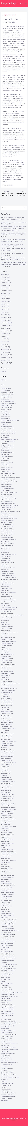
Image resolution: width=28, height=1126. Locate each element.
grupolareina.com (5, 490)
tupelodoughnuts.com (7, 571)
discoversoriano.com (6, 670)
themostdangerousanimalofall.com (10, 683)
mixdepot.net (4, 985)
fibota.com (4, 1017)
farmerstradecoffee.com (7, 894)
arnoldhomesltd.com (6, 528)
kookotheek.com (5, 469)
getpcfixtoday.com (6, 449)
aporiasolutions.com (6, 879)
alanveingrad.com (5, 789)
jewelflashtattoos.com (7, 447)
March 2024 (4, 314)
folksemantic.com (6, 549)
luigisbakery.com (5, 975)
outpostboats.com (6, 653)
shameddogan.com (6, 889)
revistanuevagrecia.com (7, 734)
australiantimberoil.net (7, 501)
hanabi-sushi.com (5, 977)
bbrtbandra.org (5, 450)
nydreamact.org (5, 443)
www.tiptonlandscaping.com (8, 968)
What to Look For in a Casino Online (8, 193)
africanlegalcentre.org (7, 722)
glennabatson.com (6, 696)
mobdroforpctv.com (6, 660)
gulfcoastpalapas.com (7, 883)
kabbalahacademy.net (6, 585)
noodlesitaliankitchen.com (8, 441)
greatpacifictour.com (6, 830)
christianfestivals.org (6, 783)
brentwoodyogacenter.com (8, 966)
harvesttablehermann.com (8, 507)
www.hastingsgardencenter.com (9, 996)
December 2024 (5, 301)
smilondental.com (6, 586)
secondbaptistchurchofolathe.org (10, 1077)
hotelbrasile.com (5, 483)
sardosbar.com (5, 551)
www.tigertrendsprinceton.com (9, 919)
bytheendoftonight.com (7, 654)
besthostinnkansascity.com (8, 1093)
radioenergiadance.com (7, 467)
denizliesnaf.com (5, 858)
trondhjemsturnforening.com (8, 1025)
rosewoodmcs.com (6, 987)
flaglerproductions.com (7, 700)
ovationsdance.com (6, 619)
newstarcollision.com (6, 588)
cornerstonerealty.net (7, 991)
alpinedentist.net (5, 466)
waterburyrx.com (5, 845)
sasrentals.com (5, 590)
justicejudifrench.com (6, 753)
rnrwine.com (4, 1070)
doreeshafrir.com (5, 739)
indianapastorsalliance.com (8, 851)
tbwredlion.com (5, 1028)
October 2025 (5, 288)
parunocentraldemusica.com (8, 1021)
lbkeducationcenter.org (7, 626)
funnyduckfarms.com (6, 1059)
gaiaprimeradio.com (6, 772)
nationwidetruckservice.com (8, 826)
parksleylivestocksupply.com (8, 641)
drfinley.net (4, 1066)
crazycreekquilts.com (6, 705)
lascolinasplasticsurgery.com (8, 958)
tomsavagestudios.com (7, 613)
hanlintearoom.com (6, 1057)
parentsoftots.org (6, 890)
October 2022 (5, 360)
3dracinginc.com (5, 679)
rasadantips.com (5, 413)
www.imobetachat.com (7, 900)
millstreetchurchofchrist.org (8, 1047)
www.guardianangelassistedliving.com (11, 1023)
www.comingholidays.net (7, 673)
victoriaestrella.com (6, 832)
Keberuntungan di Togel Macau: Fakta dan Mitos (13, 222)
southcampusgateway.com (8, 473)
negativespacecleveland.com (8, 804)
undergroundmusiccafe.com (8, 1096)
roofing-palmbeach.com (7, 524)
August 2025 (4, 293)
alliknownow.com (5, 687)
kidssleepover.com (6, 422)
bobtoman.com (5, 460)
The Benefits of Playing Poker (21, 193)
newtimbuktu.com (6, 415)
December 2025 (5, 282)
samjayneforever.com (6, 1038)
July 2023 (3, 336)
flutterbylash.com (5, 1055)
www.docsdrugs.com (6, 949)
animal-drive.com (5, 872)
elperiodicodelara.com (7, 392)
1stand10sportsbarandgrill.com (9, 579)
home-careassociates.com (8, 637)
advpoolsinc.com (5, 847)
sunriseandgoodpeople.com (8, 807)
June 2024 (4, 306)
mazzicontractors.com (7, 1004)
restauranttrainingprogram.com (9, 607)
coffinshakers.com (6, 749)
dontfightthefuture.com (7, 526)
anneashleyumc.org (6, 940)
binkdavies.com (5, 707)
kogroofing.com (5, 464)
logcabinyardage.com (6, 896)
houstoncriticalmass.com (7, 681)
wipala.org (4, 647)
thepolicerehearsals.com (7, 685)
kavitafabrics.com (5, 821)
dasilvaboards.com (6, 694)
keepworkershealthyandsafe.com (9, 439)
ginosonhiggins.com (6, 790)
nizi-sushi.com (4, 768)
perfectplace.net (5, 630)
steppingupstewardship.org (8, 970)
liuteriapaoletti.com (6, 806)
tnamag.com (4, 874)
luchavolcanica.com (6, 823)
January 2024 (4, 320)
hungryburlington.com (12, 3)
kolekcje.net (4, 622)
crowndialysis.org (5, 605)
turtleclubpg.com (5, 828)
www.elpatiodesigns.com (7, 1013)
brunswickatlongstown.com (8, 762)
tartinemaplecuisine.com (7, 764)
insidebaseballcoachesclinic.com (9, 1043)
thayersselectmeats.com (7, 877)
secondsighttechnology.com (8, 592)
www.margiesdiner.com (7, 951)
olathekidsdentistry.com (7, 573)
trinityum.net (4, 1002)
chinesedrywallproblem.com (8, 809)
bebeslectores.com (6, 500)
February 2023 (5, 349)
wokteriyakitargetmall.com (8, 600)
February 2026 (5, 277)
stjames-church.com (6, 736)
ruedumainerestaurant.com (8, 728)
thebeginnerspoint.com (7, 671)
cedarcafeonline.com (6, 405)
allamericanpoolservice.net (8, 609)
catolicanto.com (5, 624)
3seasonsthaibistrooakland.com (9, 632)
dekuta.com (4, 981)
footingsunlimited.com (7, 945)
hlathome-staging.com (7, 598)
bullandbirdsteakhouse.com (8, 957)
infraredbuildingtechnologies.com (9, 505)
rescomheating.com (6, 1089)
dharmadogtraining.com (7, 1083)
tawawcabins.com (5, 547)
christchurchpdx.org (6, 709)
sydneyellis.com (5, 603)
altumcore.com (5, 870)
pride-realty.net (5, 1051)
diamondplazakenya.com (7, 1026)
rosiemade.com (5, 569)
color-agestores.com (6, 645)
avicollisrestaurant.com (7, 840)
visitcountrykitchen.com (7, 785)
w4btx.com (4, 581)
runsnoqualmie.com (6, 947)
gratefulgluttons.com (7, 658)
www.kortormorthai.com (7, 936)
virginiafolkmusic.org (6, 617)
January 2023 (4, 352)
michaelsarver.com (6, 594)
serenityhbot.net (5, 911)
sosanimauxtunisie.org (7, 462)
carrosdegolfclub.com (7, 509)
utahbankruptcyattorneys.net (8, 539)
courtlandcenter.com (6, 836)
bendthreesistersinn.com (7, 811)
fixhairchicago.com (6, 857)
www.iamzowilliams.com (7, 994)
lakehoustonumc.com (6, 906)
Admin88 (14, 15)
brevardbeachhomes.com (7, 517)
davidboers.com (5, 898)
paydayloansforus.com (7, 426)
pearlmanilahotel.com (7, 456)
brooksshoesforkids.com (7, 875)
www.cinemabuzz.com (7, 983)
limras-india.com (5, 390)
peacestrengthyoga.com (7, 928)
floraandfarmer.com (6, 513)
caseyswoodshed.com (6, 855)
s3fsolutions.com (5, 515)
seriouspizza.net (5, 866)
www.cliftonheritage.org (7, 960)
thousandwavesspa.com (7, 834)
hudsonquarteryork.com (7, 1015)
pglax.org (3, 802)
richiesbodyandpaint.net (7, 394)
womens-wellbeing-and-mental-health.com (12, 615)
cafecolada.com (5, 668)
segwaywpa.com (5, 881)
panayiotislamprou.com (7, 471)
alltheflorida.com (5, 1042)
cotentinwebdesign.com (7, 494)
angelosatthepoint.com (7, 849)
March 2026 (4, 274)
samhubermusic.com (6, 1098)
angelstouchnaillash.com (7, 583)
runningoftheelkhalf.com (7, 924)
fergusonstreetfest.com (7, 1036)
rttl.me (3, 1087)
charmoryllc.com (5, 677)
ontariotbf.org (5, 435)
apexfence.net (5, 1100)
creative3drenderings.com (7, 892)
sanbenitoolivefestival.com (8, 664)
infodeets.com (5, 399)
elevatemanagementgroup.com (9, 1062)
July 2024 (3, 304)
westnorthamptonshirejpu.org (9, 481)
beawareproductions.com (7, 743)
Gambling (10, 185)
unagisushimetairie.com (7, 445)
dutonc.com (4, 775)
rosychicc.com (4, 651)
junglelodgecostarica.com (8, 781)
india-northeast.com (6, 522)
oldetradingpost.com (6, 496)
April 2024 (4, 312)
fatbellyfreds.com (6, 1011)
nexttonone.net (5, 909)
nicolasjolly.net (5, 719)
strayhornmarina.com (6, 698)
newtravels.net (5, 424)
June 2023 (4, 339)
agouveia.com (4, 1076)
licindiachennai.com (6, 396)
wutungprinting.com (6, 792)
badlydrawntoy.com (6, 904)
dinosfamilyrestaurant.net (8, 503)
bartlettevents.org (6, 486)
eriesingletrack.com (6, 566)
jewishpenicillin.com (6, 611)
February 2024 (5, 317)
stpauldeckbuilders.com (7, 943)
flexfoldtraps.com (6, 932)
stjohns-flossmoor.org (7, 813)
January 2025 (4, 298)
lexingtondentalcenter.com (8, 602)
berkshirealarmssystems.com (8, 554)
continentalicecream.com (7, 704)
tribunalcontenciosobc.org (8, 690)
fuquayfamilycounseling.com (8, 1074)
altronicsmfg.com (5, 416)
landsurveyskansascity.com (8, 941)
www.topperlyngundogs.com (8, 923)
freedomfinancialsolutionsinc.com (10, 930)
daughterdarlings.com (6, 398)
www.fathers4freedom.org (8, 921)
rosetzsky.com (5, 730)
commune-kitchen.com (7, 713)
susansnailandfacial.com (7, 915)
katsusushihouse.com (6, 724)
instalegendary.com (6, 437)
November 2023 (5, 325)
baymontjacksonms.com (7, 798)
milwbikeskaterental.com (7, 796)
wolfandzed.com (5, 979)
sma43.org (4, 962)
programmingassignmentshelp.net (10, 420)
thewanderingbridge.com (7, 755)
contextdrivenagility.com (7, 745)
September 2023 (5, 331)
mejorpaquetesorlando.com (8, 577)
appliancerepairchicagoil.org (8, 433)
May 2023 (3, 341)
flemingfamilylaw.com (7, 1068)
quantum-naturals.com (7, 1032)
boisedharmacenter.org (7, 643)
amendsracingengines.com (8, 934)
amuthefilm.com (5, 715)
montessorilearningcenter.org (8, 1034)
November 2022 (5, 357)
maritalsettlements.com (7, 794)
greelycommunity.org (6, 726)
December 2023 (5, 323)
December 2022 (5, 355)
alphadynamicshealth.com (8, 1053)
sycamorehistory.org (6, 989)
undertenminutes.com (7, 409)
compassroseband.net (7, 868)
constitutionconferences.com (8, 860)
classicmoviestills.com (7, 666)
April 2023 (4, 344)
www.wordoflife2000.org (7, 543)
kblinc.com (4, 564)
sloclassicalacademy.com (7, 692)
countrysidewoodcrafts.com (8, 432)
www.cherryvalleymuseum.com (9, 492)
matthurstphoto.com (6, 1040)
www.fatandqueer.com (7, 938)
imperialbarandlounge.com (8, 534)
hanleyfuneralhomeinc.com (8, 575)
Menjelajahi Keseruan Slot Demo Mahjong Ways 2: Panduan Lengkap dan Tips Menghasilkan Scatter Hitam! (13, 228)
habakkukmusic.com (6, 907)
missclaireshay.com (6, 388)
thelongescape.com (6, 777)
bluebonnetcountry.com (7, 452)
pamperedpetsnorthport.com (8, 568)
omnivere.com (4, 411)
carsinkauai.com (5, 1045)
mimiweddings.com (6, 1091)
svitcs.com (4, 864)
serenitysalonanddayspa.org (8, 403)
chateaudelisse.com (6, 475)
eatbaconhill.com (5, 418)
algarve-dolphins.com (6, 787)
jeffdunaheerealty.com (7, 926)
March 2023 (4, 347)
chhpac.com (4, 1081)
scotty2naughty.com (6, 738)
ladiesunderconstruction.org (8, 498)
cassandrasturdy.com (6, 662)
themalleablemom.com (7, 756)
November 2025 (5, 285)
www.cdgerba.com (6, 1019)
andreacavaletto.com (6, 639)
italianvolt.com (5, 552)
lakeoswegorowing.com (7, 1072)
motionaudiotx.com (6, 1085)
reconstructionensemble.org (8, 819)
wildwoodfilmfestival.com (8, 479)
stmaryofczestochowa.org (8, 751)
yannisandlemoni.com (6, 560)
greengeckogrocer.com (7, 596)
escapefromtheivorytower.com (9, 518)
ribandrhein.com (5, 620)
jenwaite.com (4, 1060)
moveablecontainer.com (7, 488)
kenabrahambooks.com (7, 711)
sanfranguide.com (5, 675)
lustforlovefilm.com (6, 717)
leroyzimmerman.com (6, 1064)
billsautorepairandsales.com (8, 1030)
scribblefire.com (5, 634)
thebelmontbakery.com (7, 428)
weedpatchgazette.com (7, 562)
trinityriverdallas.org (6, 628)
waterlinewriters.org (6, 887)
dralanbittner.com (5, 558)
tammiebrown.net (5, 773)
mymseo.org (4, 1079)
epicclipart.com (5, 454)
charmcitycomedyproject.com (8, 741)
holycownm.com (5, 824)
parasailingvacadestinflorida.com (9, 1049)
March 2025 (4, 296)
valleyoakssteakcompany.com (9, 853)
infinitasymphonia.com (7, 721)
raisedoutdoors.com (6, 535)
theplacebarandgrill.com (7, 843)
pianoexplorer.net (5, 998)
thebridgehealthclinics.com (8, 885)
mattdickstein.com (6, 902)
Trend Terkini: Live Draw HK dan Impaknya (12, 253)
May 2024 (3, 309)
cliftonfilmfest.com (6, 532)
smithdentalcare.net (6, 1094)
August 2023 (4, 333)
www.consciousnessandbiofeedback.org (11, 992)
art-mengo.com (5, 770)
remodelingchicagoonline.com (9, 964)
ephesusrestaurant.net (7, 1008)
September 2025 (5, 290)
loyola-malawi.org (6, 649)
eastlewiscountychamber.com (9, 688)
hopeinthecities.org (6, 656)
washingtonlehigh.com (7, 974)
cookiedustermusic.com (7, 817)
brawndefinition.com (6, 702)
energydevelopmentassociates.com (10, 511)
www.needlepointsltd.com (8, 955)
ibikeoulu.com (4, 747)
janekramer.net (5, 766)
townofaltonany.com (6, 800)
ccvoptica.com (5, 972)
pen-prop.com (4, 917)
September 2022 (5, 363)
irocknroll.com (5, 541)
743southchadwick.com (7, 520)
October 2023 (5, 328)
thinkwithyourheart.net (7, 537)
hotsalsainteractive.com (7, 401)
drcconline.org (4, 841)
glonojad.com (4, 732)
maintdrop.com (5, 458)
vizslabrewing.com (6, 556)
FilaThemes (14, 1119)
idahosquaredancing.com (7, 545)
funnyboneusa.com (6, 815)
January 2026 (4, 280)
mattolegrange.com (6, 779)
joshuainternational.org (7, 913)
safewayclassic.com (6, 430)
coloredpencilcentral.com (7, 530)
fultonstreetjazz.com (7, 484)
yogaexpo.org (4, 636)
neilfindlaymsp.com (6, 838)
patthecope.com (5, 862)
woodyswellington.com (7, 1009)
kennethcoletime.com (7, 758)
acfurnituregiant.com (6, 407)
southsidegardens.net (6, 1000)
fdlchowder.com (5, 953)
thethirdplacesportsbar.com (8, 1006)
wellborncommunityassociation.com (10, 477)
